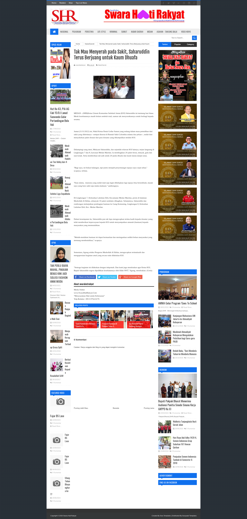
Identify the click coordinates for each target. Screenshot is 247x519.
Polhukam (76, 31)
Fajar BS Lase (57, 416)
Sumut (124, 31)
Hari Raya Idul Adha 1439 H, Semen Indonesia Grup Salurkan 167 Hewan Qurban (185, 442)
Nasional (64, 31)
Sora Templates (165, 516)
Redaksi (62, 3)
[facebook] (163, 3)
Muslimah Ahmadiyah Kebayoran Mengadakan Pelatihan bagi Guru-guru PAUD (184, 336)
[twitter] (168, 3)
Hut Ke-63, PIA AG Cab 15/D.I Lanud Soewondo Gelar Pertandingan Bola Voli (59, 117)
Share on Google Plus (132, 277)
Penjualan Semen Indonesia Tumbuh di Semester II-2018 (184, 460)
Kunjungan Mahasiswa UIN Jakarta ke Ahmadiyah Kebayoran (184, 319)
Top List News (81, 3)
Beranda (116, 408)
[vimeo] (173, 3)
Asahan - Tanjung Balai (167, 31)
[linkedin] (189, 3)
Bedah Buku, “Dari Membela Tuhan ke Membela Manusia (185, 352)
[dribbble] (184, 3)
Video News (186, 31)
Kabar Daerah (137, 31)
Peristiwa (89, 31)
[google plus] (194, 3)
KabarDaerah (102, 65)
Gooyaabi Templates (189, 516)
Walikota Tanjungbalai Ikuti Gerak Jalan (184, 423)
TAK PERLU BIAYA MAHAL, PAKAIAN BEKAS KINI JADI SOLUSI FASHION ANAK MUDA (59, 273)
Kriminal (113, 31)
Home (54, 3)
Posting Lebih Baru (81, 408)
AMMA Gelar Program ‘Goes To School (177, 303)
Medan (150, 31)
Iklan (71, 3)
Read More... (57, 135)
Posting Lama (149, 408)
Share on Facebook (87, 277)
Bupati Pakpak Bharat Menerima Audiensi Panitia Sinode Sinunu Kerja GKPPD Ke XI (177, 405)
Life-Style (102, 31)
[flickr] (178, 3)
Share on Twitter (109, 277)
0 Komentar (56, 132)
